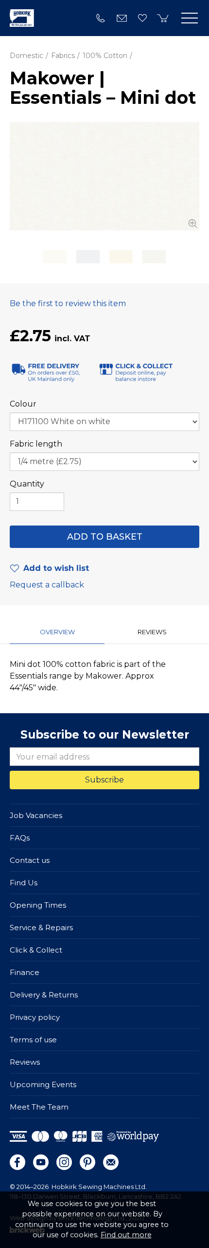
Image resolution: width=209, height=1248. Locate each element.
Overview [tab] (57, 632)
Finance (24, 972)
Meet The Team (39, 1107)
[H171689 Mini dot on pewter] (87, 256)
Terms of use (33, 1039)
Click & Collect (36, 950)
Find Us (23, 882)
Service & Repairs (41, 927)
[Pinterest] (87, 1162)
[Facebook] (17, 1162)
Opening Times (38, 905)
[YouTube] (40, 1162)
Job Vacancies (36, 815)
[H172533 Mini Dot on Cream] (121, 256)
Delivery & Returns (44, 994)
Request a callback (47, 584)
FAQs (20, 837)
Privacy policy (35, 1017)
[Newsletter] (110, 1162)
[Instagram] (64, 1162)
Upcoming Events (43, 1084)
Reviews (25, 1062)
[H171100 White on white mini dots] (104, 176)
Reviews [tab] (152, 632)
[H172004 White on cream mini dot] (54, 256)
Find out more (126, 1234)
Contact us (30, 860)
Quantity (27, 483)
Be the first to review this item (68, 303)
